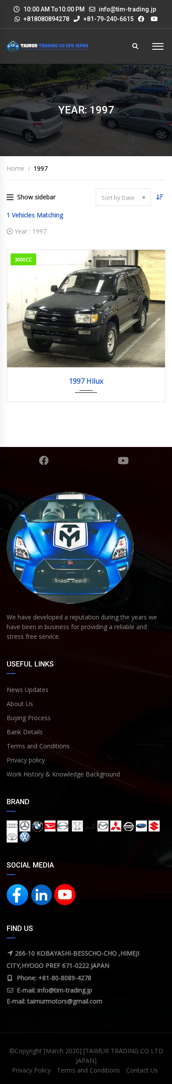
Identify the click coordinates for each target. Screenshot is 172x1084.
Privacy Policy (31, 1070)
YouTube (123, 460)
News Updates (28, 689)
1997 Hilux (86, 381)
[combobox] (123, 197)
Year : (29, 231)
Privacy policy (26, 760)
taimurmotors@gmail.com (64, 1001)
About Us (20, 703)
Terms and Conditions (38, 746)
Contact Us (142, 1070)
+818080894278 (46, 18)
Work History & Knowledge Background (63, 774)
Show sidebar (36, 197)
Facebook (44, 460)
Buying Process (29, 718)
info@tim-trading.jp (127, 9)
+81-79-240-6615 (108, 18)
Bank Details (25, 732)
